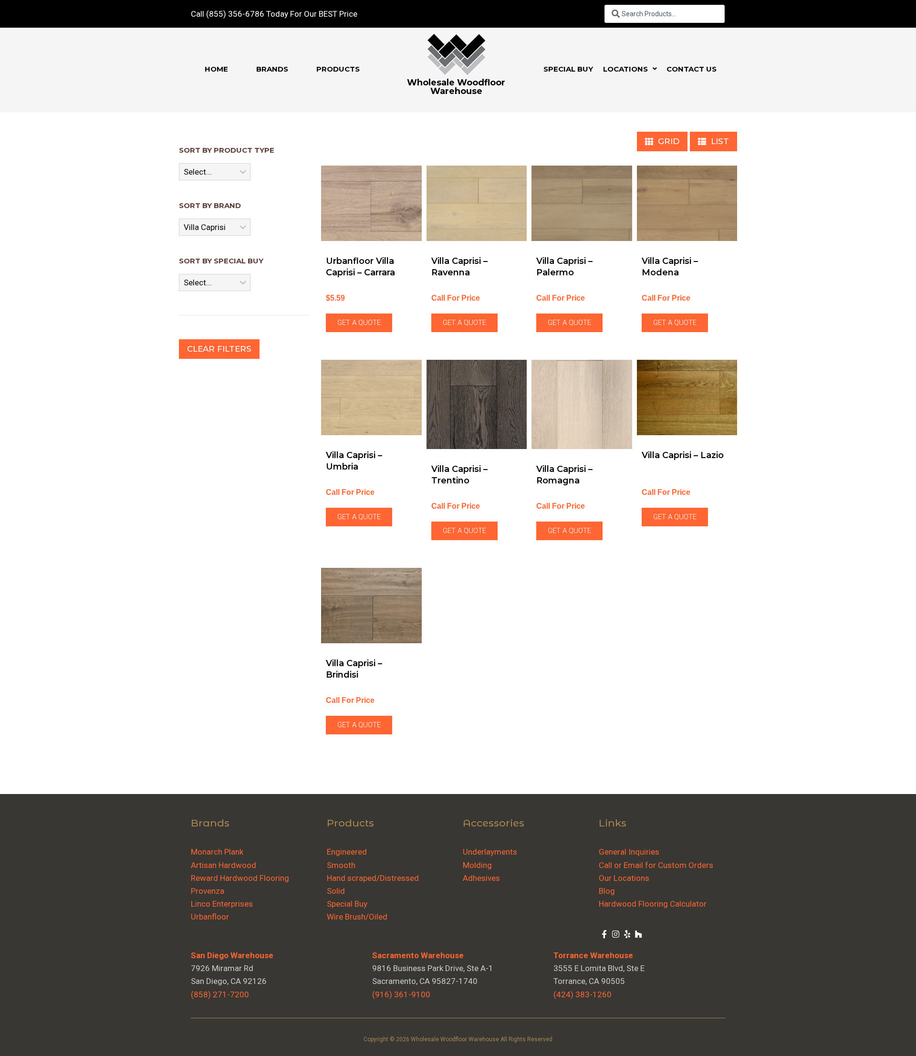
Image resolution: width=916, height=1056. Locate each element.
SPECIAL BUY (568, 68)
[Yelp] (627, 934)
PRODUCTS (338, 68)
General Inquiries (629, 852)
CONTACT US (691, 68)
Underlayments (490, 852)
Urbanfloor (210, 916)
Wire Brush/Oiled (357, 916)
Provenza (207, 891)
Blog (607, 891)
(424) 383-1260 (582, 994)
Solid (336, 891)
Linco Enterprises (222, 904)
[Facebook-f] (604, 934)
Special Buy (347, 904)
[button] (630, 69)
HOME (216, 68)
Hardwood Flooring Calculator (653, 904)
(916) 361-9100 (401, 994)
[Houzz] (638, 934)
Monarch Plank (217, 852)
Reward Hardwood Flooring (240, 878)
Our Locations (624, 878)
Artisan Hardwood (223, 865)
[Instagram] (616, 934)
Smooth (341, 865)
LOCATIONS (625, 68)
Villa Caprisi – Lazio (683, 455)
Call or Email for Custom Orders (656, 865)
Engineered (347, 852)
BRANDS (272, 68)
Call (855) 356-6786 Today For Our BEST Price (274, 14)
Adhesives (481, 878)
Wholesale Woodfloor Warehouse (456, 86)
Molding (477, 865)
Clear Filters (219, 349)
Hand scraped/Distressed (373, 878)
